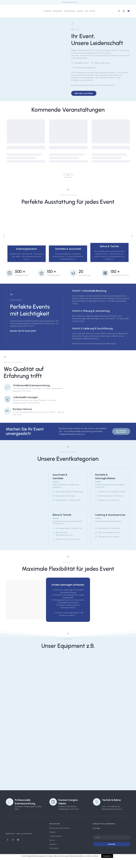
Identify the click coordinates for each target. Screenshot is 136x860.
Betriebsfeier (57, 11)
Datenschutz (54, 848)
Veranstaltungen (70, 11)
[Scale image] (20, 664)
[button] (119, 11)
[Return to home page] (14, 11)
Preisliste (80, 11)
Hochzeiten (48, 11)
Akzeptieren (107, 856)
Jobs (86, 11)
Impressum (53, 844)
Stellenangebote (55, 836)
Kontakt (92, 11)
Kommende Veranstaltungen (59, 828)
